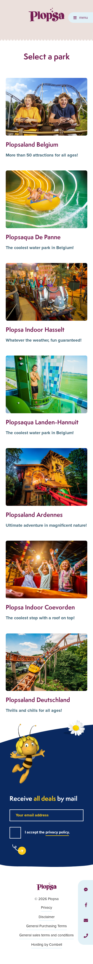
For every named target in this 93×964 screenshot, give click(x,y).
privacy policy (57, 832)
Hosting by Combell (46, 944)
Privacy (46, 907)
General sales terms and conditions (46, 935)
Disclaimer (47, 916)
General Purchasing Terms (46, 925)
